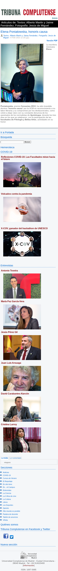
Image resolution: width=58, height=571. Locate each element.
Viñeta (5, 520)
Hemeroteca (7, 147)
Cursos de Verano (10, 478)
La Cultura (7, 499)
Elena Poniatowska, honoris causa (24, 31)
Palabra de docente (10, 514)
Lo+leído (4, 458)
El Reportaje (7, 481)
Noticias (6, 472)
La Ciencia (7, 493)
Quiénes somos (9, 524)
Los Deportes (8, 505)
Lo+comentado (15, 458)
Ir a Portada (7, 132)
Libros (5, 502)
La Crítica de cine (9, 496)
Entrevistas (7, 265)
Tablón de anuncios (10, 517)
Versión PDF (52, 41)
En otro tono (7, 484)
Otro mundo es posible (11, 511)
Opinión (6, 508)
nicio (55, 18)
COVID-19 (6, 151)
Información (28, 565)
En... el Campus (9, 487)
